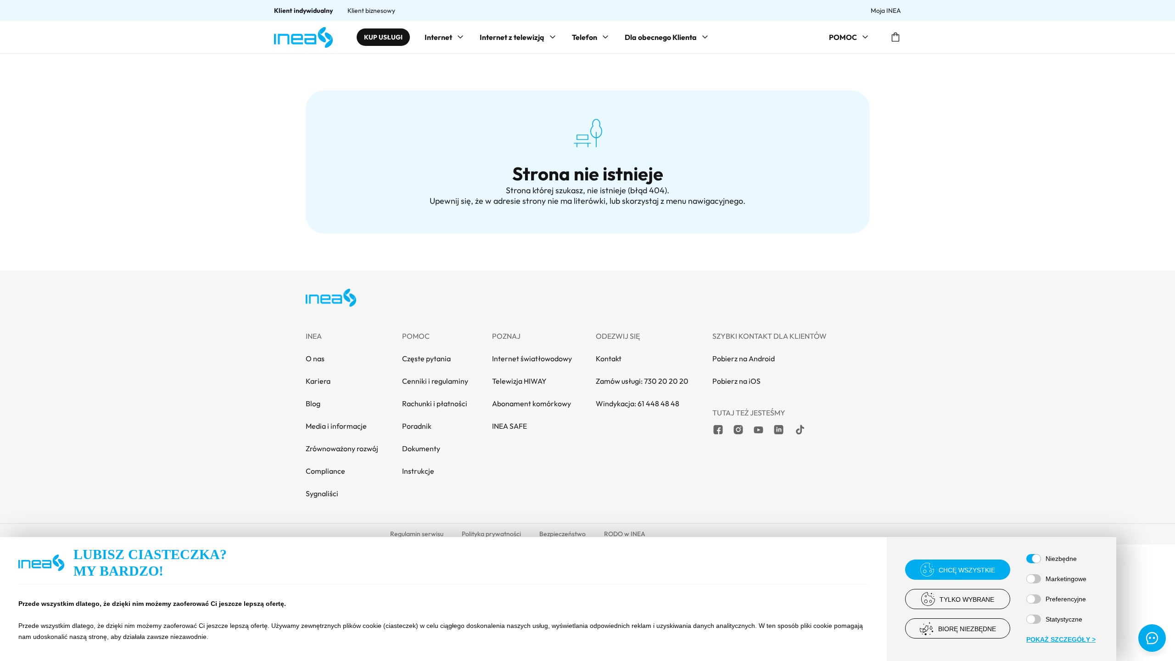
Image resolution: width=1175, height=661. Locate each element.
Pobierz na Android (743, 358)
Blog (313, 403)
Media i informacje (336, 426)
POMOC (843, 37)
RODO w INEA (624, 534)
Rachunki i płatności (434, 403)
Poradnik (416, 426)
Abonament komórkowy (531, 403)
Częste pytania (426, 358)
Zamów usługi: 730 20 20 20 (642, 381)
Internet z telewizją (512, 37)
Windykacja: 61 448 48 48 (637, 403)
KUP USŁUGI (383, 37)
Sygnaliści (322, 493)
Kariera (318, 381)
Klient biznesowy (371, 10)
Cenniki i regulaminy (435, 381)
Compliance (325, 471)
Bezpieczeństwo (562, 534)
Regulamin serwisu (416, 534)
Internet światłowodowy (532, 358)
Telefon (584, 37)
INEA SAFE (509, 426)
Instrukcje (418, 471)
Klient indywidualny (303, 10)
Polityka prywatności (491, 534)
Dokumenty (421, 448)
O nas (315, 358)
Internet (438, 37)
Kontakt (608, 358)
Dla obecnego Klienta (661, 37)
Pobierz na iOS (736, 381)
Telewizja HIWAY (519, 381)
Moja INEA (886, 10)
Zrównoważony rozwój (342, 448)
